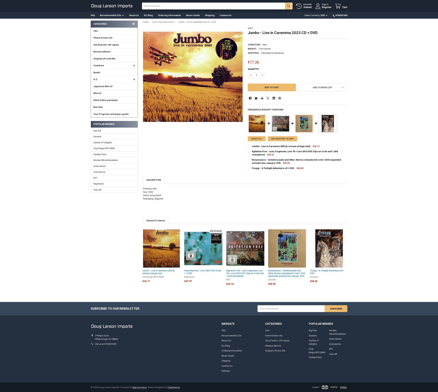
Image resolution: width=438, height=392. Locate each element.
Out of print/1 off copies (106, 44)
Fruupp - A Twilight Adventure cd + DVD (273, 168)
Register (327, 7)
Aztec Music (99, 166)
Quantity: (254, 69)
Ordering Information (169, 15)
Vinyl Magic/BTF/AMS (104, 148)
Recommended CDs (110, 15)
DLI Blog (148, 15)
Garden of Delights (102, 142)
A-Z (95, 79)
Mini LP (97, 93)
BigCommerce (140, 387)
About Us (134, 15)
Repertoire (98, 183)
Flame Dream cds (102, 37)
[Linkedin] (273, 98)
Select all (256, 139)
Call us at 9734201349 (105, 344)
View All (97, 189)
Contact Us (225, 15)
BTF (95, 178)
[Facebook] (250, 98)
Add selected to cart (282, 139)
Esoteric (97, 136)
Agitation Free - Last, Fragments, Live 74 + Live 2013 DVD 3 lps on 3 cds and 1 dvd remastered (245, 273)
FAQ (93, 15)
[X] (267, 98)
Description (153, 180)
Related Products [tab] (155, 220)
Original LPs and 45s (104, 58)
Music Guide (193, 15)
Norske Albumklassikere (105, 160)
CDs (95, 31)
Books (96, 72)
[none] (193, 77)
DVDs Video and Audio (105, 100)
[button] (322, 87)
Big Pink (97, 130)
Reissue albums (102, 51)
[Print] (262, 98)
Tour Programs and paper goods (111, 114)
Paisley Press (99, 154)
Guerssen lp (99, 172)
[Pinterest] (279, 98)
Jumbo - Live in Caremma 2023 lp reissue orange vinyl (281, 146)
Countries (98, 65)
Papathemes (174, 387)
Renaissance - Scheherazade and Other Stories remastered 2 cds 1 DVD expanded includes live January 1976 (286, 273)
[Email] (256, 98)
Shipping (210, 15)
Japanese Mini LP (103, 86)
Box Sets (98, 107)
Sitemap (226, 371)
